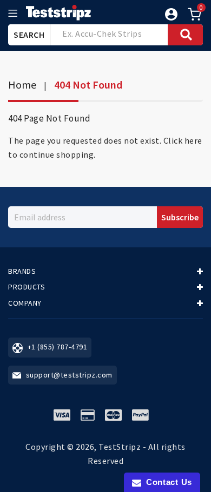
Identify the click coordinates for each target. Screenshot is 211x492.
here (193, 140)
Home (22, 84)
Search (29, 34)
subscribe (180, 217)
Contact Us (166, 482)
